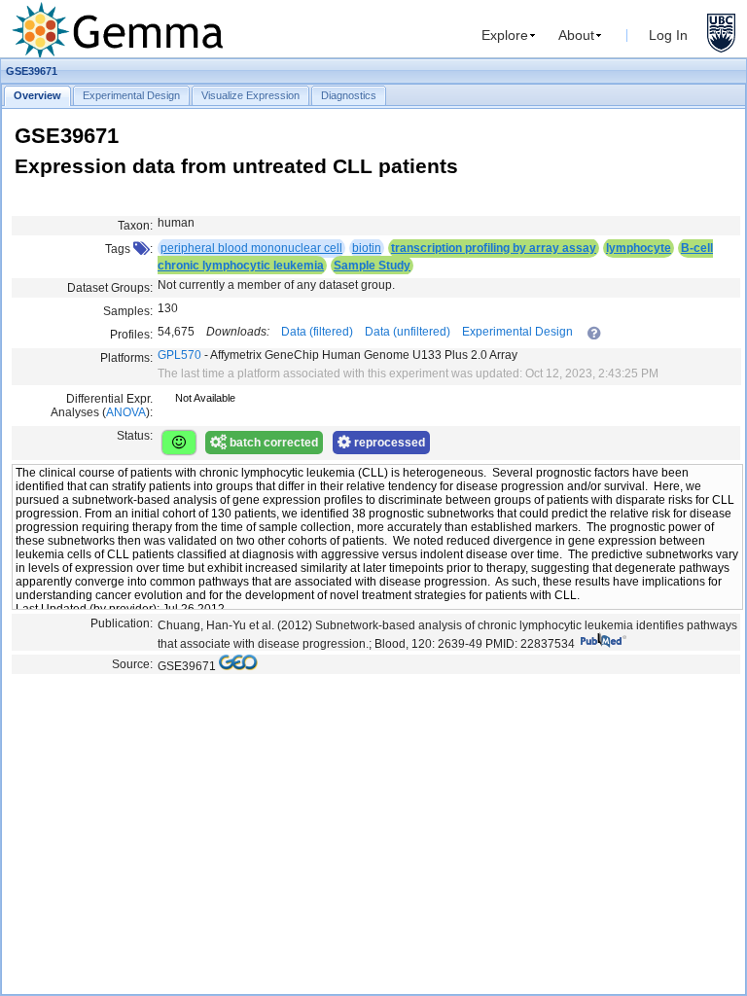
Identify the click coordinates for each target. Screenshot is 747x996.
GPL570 (179, 355)
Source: (132, 664)
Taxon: (135, 225)
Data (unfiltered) (407, 331)
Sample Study (372, 265)
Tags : (129, 249)
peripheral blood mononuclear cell (251, 248)
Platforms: (126, 358)
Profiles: (131, 334)
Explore (504, 35)
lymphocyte (638, 248)
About (576, 35)
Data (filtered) (317, 331)
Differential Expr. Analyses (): (102, 405)
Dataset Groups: (110, 288)
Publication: (121, 623)
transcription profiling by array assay (493, 248)
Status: (135, 436)
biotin (366, 248)
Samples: (128, 311)
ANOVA (126, 412)
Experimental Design (517, 331)
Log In (668, 35)
